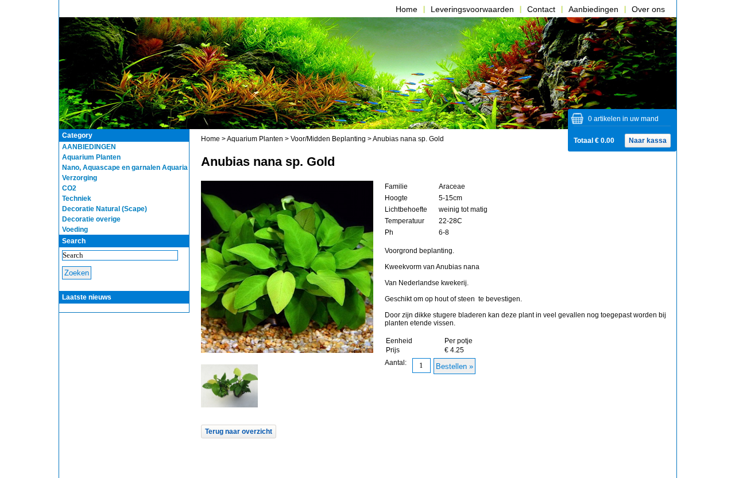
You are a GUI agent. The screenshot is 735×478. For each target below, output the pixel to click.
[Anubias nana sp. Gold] (229, 405)
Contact (541, 9)
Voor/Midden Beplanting (328, 139)
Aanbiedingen (593, 9)
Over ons (648, 9)
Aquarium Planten (255, 139)
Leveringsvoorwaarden (472, 9)
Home (406, 9)
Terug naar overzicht (238, 432)
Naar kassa (648, 141)
